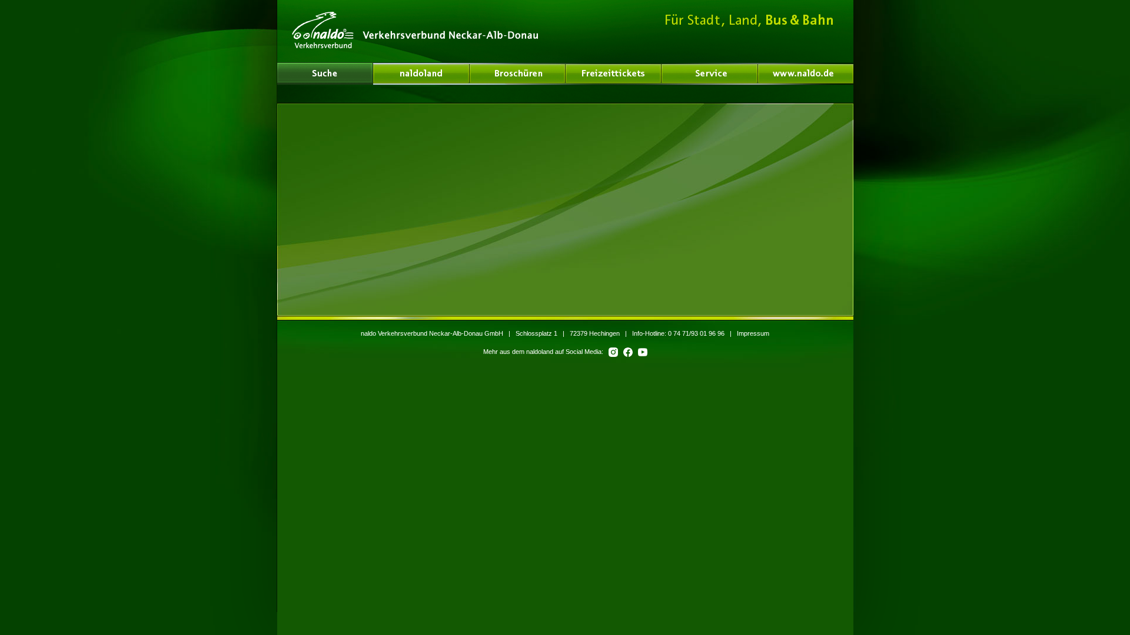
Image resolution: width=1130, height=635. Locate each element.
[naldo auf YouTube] (640, 351)
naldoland (325, 73)
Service (710, 73)
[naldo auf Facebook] (627, 351)
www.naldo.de (805, 73)
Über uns (421, 73)
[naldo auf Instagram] (612, 351)
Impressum (753, 333)
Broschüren (518, 73)
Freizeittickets (614, 73)
